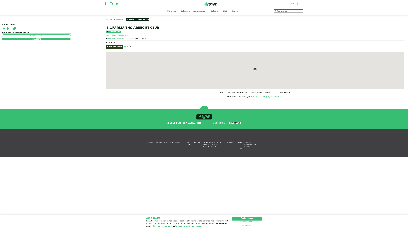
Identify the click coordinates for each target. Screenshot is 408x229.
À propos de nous (193, 143)
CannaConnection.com (210, 4)
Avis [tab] (128, 46)
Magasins (120, 19)
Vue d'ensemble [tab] (114, 46)
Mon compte (191, 145)
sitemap (239, 149)
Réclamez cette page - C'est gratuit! (268, 96)
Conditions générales (244, 143)
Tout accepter (247, 218)
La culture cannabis (210, 147)
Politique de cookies (243, 147)
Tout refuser (247, 225)
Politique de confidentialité (246, 145)
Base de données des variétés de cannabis (218, 143)
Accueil (109, 19)
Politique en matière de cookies (188, 226)
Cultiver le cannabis (210, 145)
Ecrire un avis (114, 32)
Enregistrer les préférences (247, 222)
